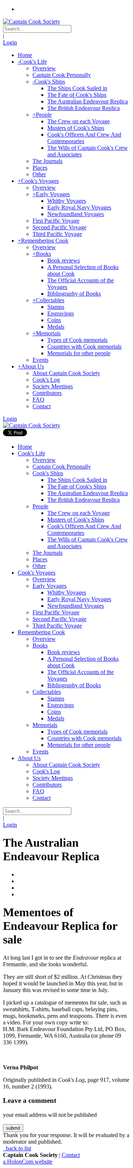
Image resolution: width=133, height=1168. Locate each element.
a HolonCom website (27, 1161)
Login (10, 42)
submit (13, 1128)
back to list (17, 1148)
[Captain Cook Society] (31, 21)
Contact (71, 1155)
